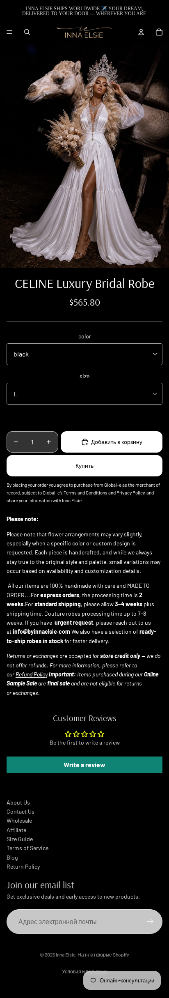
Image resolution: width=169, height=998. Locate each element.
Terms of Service (27, 847)
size (84, 376)
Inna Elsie (65, 954)
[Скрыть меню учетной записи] (141, 32)
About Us (18, 802)
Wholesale (19, 820)
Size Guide (20, 838)
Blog (12, 857)
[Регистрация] (150, 921)
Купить (84, 465)
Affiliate (16, 829)
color (84, 336)
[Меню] (9, 32)
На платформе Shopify (103, 954)
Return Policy (23, 866)
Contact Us (20, 811)
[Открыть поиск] (27, 32)
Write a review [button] (84, 764)
